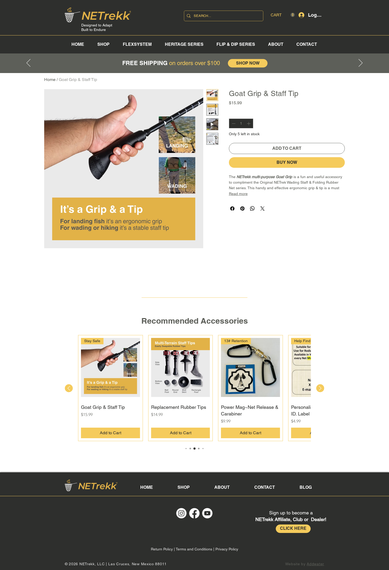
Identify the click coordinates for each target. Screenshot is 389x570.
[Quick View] (180, 367)
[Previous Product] (69, 388)
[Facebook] (194, 513)
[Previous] (28, 63)
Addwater (315, 564)
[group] (194, 388)
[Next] (361, 63)
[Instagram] (181, 513)
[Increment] (249, 123)
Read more (238, 194)
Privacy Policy (226, 549)
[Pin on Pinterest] (242, 208)
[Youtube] (207, 513)
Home (50, 79)
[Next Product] (320, 388)
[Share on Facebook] (232, 208)
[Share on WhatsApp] (252, 208)
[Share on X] (262, 208)
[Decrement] (233, 123)
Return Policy (162, 549)
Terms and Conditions (194, 549)
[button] (283, 15)
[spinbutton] (241, 123)
